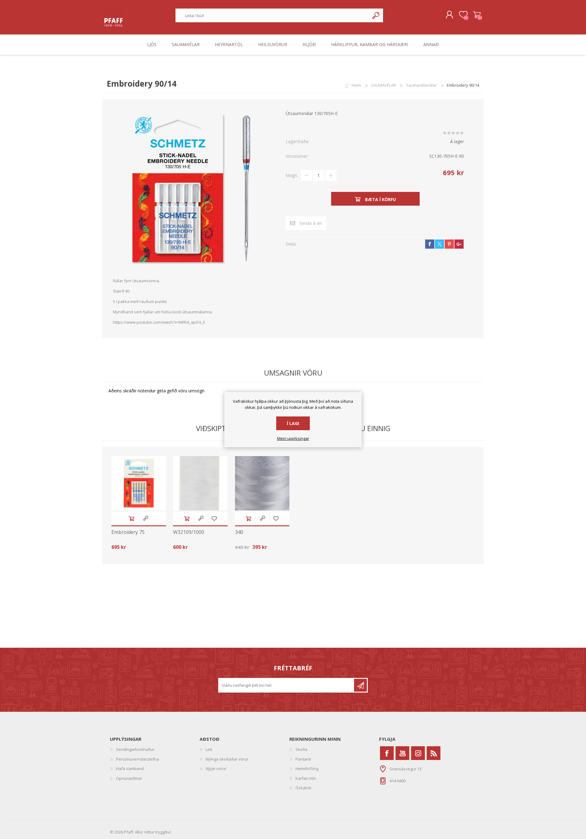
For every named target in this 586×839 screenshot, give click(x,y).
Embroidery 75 (128, 532)
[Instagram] (418, 753)
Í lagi (293, 423)
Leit (209, 749)
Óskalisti (303, 787)
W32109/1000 (188, 532)
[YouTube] (402, 753)
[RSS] (433, 753)
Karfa (477, 15)
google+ (459, 244)
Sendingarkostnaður (135, 749)
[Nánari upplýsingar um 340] (262, 483)
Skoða (301, 749)
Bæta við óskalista (214, 518)
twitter (439, 244)
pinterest (449, 244)
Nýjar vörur (216, 768)
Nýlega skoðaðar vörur (227, 759)
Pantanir (303, 759)
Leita (376, 15)
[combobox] (273, 15)
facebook (429, 244)
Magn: (292, 175)
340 (239, 532)
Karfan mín (305, 778)
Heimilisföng (306, 768)
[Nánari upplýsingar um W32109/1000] (200, 483)
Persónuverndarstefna (137, 759)
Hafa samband (130, 768)
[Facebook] (387, 753)
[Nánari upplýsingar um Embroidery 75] (138, 483)
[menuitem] (155, 749)
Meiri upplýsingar (293, 438)
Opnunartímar (129, 778)
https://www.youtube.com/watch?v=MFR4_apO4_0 (159, 322)
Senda (360, 685)
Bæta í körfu (131, 518)
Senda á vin (310, 223)
